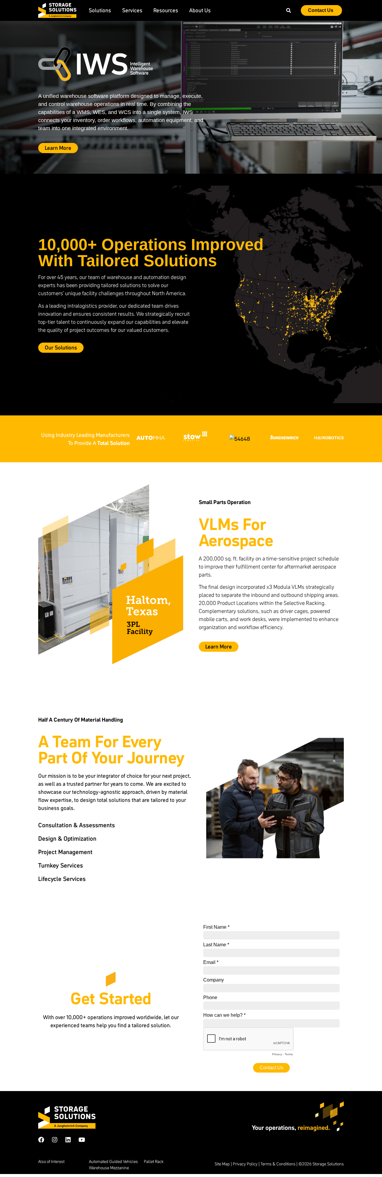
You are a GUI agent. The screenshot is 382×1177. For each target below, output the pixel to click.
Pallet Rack (154, 1161)
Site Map (222, 1164)
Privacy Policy (245, 1164)
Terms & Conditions (278, 1164)
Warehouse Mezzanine (109, 1168)
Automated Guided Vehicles (113, 1161)
